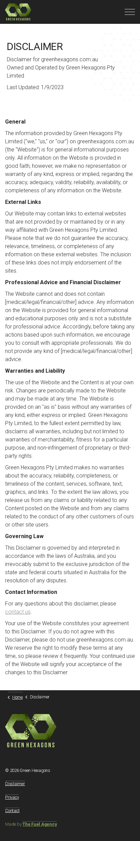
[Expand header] (130, 12)
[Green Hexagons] (18, 11)
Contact (12, 810)
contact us (18, 612)
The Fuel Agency (39, 824)
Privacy (12, 797)
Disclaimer (15, 783)
